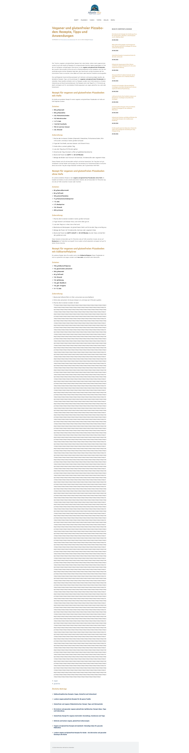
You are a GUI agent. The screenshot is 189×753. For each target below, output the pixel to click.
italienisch (84, 20)
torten (99, 20)
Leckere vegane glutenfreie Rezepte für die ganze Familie (72, 699)
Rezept (76, 20)
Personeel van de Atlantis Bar (68, 39)
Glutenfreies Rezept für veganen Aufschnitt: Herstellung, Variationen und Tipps (79, 716)
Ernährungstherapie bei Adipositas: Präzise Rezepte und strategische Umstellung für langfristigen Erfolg (124, 129)
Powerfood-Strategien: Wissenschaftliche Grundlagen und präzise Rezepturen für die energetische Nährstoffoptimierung (124, 87)
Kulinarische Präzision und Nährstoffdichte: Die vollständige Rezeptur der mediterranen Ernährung (124, 119)
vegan (56, 681)
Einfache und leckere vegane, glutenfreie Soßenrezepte (71, 721)
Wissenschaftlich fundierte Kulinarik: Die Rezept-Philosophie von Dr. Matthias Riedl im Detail (123, 76)
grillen (106, 20)
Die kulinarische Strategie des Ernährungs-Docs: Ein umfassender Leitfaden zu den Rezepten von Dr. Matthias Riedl (124, 35)
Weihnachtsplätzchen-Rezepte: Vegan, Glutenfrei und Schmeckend (75, 694)
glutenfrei (57, 683)
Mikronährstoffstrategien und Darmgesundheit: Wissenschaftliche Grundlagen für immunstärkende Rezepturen (124, 46)
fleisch (92, 20)
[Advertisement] (79, 52)
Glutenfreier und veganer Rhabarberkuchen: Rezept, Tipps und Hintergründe (78, 704)
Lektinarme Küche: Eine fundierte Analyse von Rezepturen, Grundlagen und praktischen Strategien (124, 97)
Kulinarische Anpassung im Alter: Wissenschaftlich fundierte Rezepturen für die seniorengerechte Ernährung (124, 66)
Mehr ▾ (113, 20)
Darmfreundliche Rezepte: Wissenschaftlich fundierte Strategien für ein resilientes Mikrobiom (123, 108)
